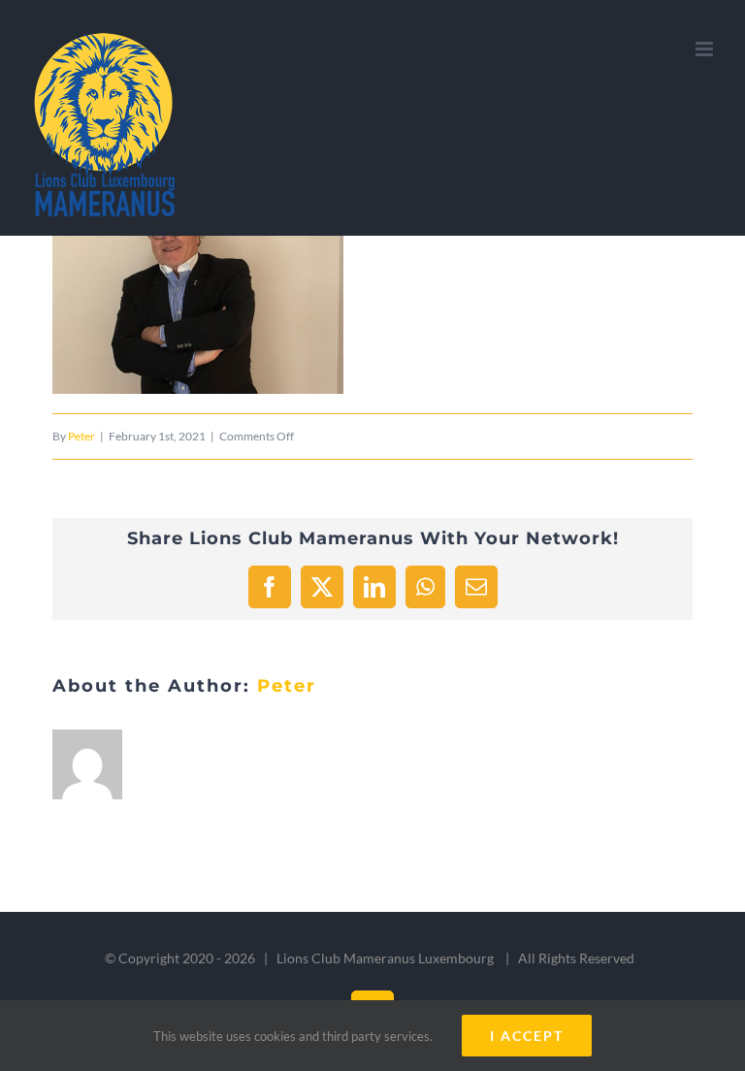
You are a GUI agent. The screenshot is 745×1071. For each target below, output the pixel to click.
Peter (81, 436)
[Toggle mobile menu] (706, 49)
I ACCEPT (527, 1035)
